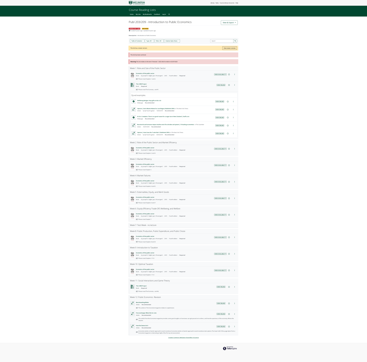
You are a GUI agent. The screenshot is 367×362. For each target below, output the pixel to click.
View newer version (230, 48)
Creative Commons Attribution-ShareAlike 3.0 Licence (183, 337)
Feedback (157, 14)
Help (236, 3)
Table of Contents (136, 41)
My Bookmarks (147, 14)
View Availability (220, 74)
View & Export (228, 22)
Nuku (217, 3)
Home (132, 14)
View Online (221, 85)
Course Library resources (227, 3)
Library (213, 3)
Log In (164, 14)
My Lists (138, 14)
